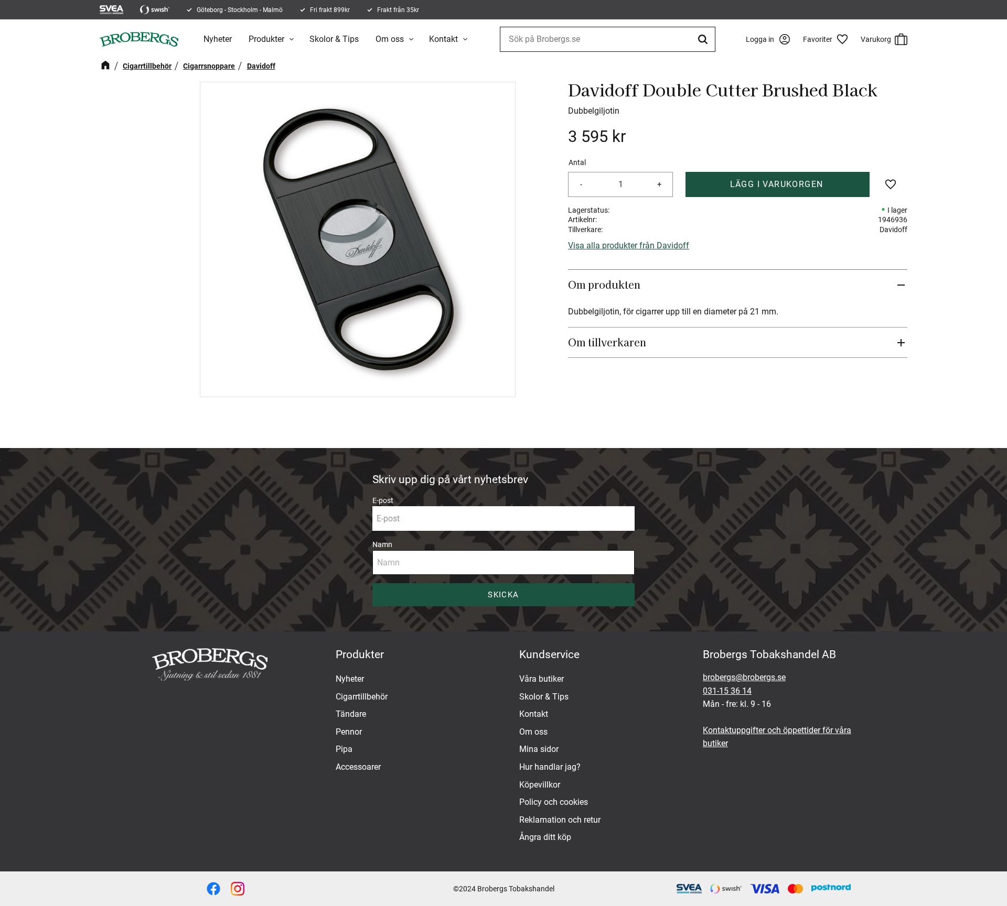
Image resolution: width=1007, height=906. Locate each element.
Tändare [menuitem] (351, 714)
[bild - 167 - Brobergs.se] (213, 889)
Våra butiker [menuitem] (541, 679)
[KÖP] (777, 184)
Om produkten (605, 284)
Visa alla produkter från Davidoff (628, 245)
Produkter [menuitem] (266, 39)
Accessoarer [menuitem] (358, 767)
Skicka (503, 594)
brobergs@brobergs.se (744, 677)
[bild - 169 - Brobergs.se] (238, 889)
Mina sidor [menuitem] (539, 749)
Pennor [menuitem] (349, 732)
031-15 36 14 (727, 691)
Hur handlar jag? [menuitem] (550, 767)
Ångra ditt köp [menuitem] (545, 837)
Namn (382, 544)
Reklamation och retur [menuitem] (560, 820)
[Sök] (704, 39)
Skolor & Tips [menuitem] (334, 39)
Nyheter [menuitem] (217, 39)
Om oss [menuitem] (390, 39)
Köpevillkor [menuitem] (539, 785)
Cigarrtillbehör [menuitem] (362, 697)
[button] (829, 39)
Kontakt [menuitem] (443, 39)
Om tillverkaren (607, 342)
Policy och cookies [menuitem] (553, 802)
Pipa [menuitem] (344, 749)
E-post (382, 500)
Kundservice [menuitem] (549, 654)
